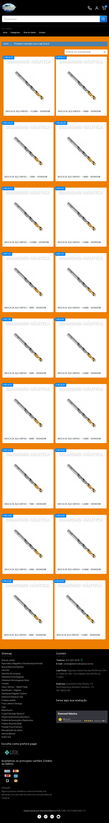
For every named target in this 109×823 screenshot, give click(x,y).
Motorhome (7, 710)
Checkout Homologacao (13, 677)
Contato (42, 32)
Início (6, 43)
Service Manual (8, 734)
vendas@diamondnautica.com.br (78, 664)
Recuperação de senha (12, 730)
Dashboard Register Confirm (14, 693)
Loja (3, 707)
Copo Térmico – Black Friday (15, 687)
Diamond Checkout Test (12, 697)
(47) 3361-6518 (72, 660)
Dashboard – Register (11, 690)
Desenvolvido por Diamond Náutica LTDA (42, 811)
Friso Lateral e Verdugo (12, 703)
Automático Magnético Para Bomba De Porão (22, 663)
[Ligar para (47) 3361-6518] (90, 8)
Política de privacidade (12, 723)
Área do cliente (30, 32)
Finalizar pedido (9, 700)
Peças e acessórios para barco (16, 717)
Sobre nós (6, 737)
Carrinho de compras (11, 673)
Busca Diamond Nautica (12, 667)
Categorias (15, 32)
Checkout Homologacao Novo (15, 680)
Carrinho (5, 670)
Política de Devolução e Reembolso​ (17, 720)
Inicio (5, 32)
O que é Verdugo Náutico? (13, 714)
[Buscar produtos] (103, 19)
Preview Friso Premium (12, 727)
